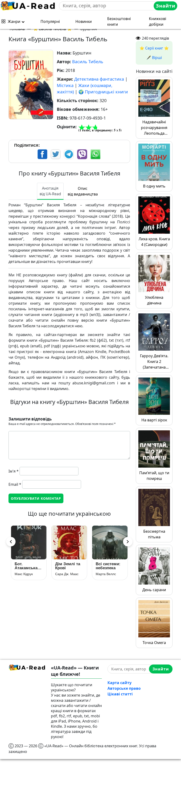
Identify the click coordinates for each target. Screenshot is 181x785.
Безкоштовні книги (119, 21)
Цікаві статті (120, 694)
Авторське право (124, 688)
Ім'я (13, 471)
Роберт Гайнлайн (109, 570)
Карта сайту (119, 682)
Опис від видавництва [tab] (83, 191)
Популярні (50, 21)
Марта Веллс (25, 574)
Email (14, 484)
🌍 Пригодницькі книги (103, 92)
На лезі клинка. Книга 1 (68, 566)
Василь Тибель (87, 61)
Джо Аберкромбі (67, 574)
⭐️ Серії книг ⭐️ (154, 48)
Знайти (165, 6)
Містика (65, 85)
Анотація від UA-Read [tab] (50, 191)
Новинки (83, 21)
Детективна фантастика (99, 79)
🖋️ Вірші (154, 57)
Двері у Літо (107, 564)
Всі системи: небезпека (27, 566)
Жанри (14, 21)
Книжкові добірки (157, 21)
